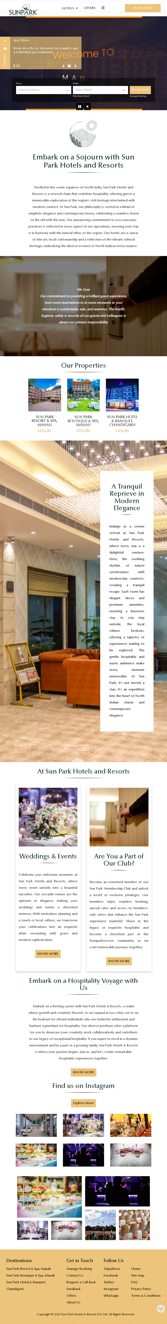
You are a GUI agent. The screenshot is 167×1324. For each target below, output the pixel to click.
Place (19, 83)
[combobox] (43, 90)
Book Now (143, 8)
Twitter (109, 1282)
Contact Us (75, 1275)
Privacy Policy (141, 1289)
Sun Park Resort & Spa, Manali (28, 1269)
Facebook (111, 1275)
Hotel (75, 83)
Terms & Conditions (146, 1296)
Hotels (68, 8)
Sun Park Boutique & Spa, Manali (30, 1275)
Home (136, 1269)
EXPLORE (44, 430)
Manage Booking (138, 96)
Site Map (137, 1275)
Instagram (111, 1289)
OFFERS (90, 8)
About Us (73, 1302)
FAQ (134, 1282)
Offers (71, 1296)
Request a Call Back (81, 1282)
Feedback (74, 1289)
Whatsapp (111, 1296)
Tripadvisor (112, 1269)
